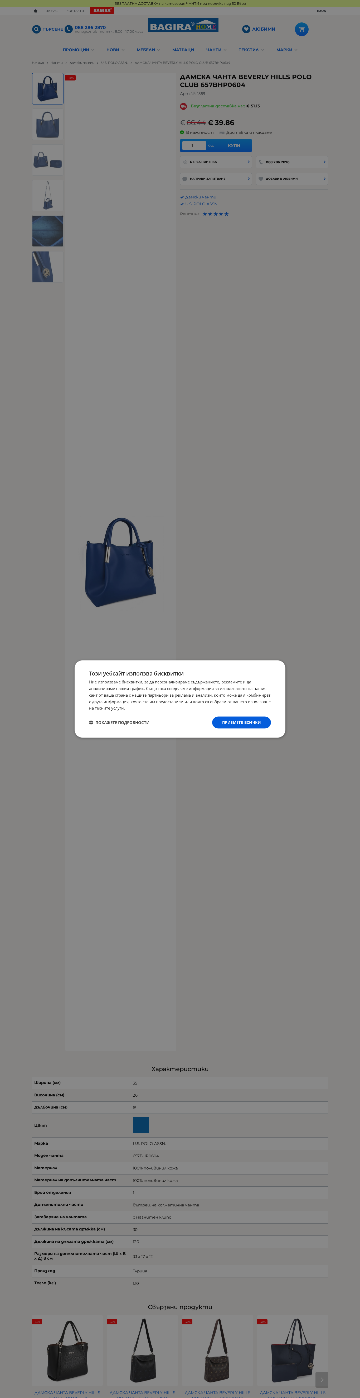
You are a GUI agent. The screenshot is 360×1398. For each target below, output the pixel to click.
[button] (119, 722)
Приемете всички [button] (241, 722)
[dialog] (180, 699)
